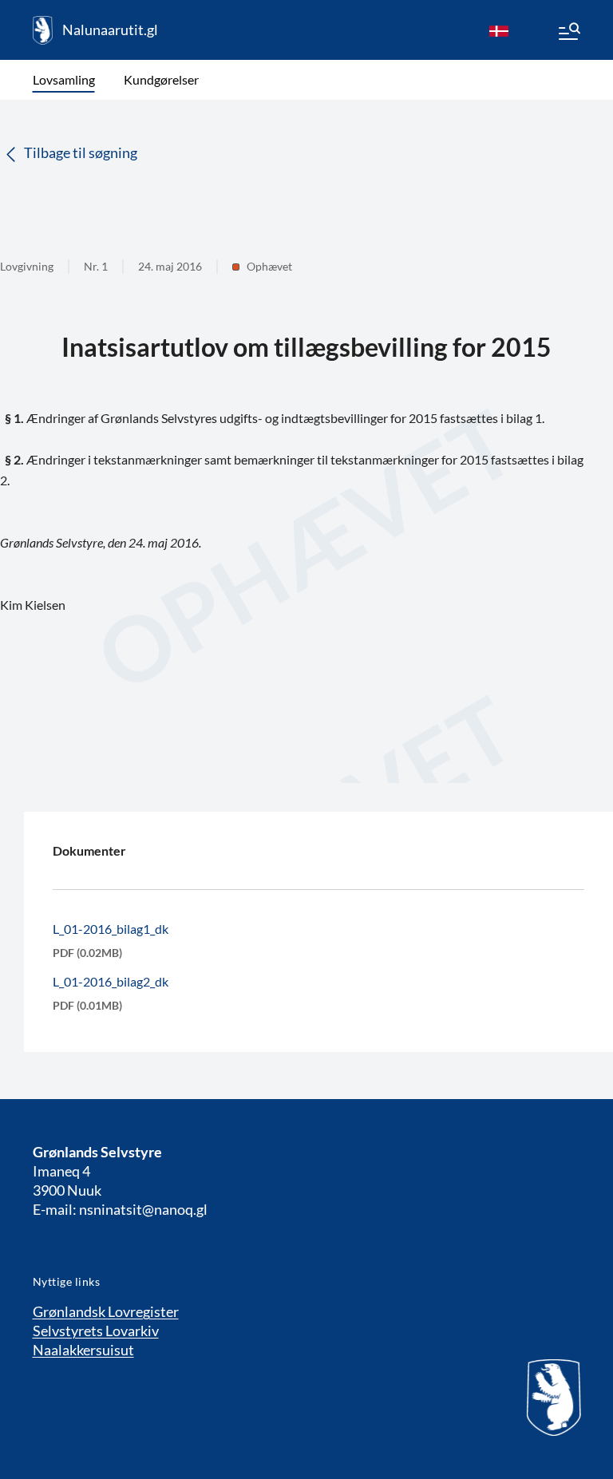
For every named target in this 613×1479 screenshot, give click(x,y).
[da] (498, 30)
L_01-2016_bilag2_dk (110, 981)
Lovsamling (64, 79)
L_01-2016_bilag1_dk (110, 928)
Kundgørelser (161, 79)
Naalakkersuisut (83, 1349)
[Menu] (568, 33)
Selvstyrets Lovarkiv (96, 1330)
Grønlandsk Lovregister (106, 1311)
